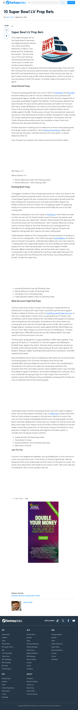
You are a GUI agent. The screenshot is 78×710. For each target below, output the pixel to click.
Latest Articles (6, 669)
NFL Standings (6, 659)
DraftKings (59, 93)
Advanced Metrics (32, 653)
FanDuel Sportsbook (52, 130)
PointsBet (71, 93)
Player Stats (6, 634)
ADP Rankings (31, 656)
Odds (3, 641)
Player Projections (57, 644)
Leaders (4, 637)
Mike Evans (54, 413)
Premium (71, 2)
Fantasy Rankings (32, 647)
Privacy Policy (31, 691)
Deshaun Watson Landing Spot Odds (25, 596)
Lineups (29, 662)
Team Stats (5, 656)
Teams (29, 666)
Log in (63, 2)
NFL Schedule (6, 662)
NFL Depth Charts (7, 647)
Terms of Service (32, 694)
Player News (6, 644)
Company (30, 678)
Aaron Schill (10, 17)
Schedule (30, 669)
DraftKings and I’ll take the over (59, 313)
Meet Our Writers (32, 681)
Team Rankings (7, 653)
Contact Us (30, 685)
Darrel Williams (59, 238)
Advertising (30, 688)
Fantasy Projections (33, 644)
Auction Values (31, 659)
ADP (3, 650)
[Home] (16, 3)
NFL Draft (5, 666)
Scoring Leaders (56, 634)
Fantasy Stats (31, 634)
